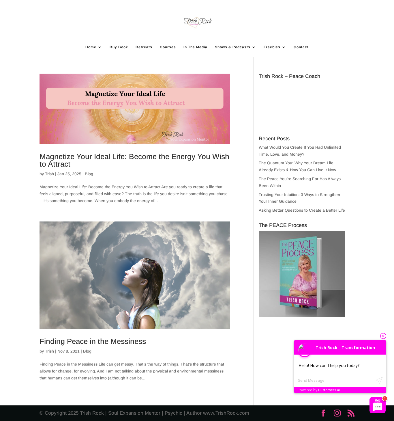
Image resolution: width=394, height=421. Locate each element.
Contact (301, 47)
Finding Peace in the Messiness (93, 341)
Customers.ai (329, 390)
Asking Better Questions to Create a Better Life (302, 210)
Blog (89, 174)
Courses (168, 47)
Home (90, 47)
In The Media (195, 47)
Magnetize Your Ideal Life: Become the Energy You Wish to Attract (134, 160)
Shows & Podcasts (232, 47)
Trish (49, 174)
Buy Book (119, 47)
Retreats (144, 47)
